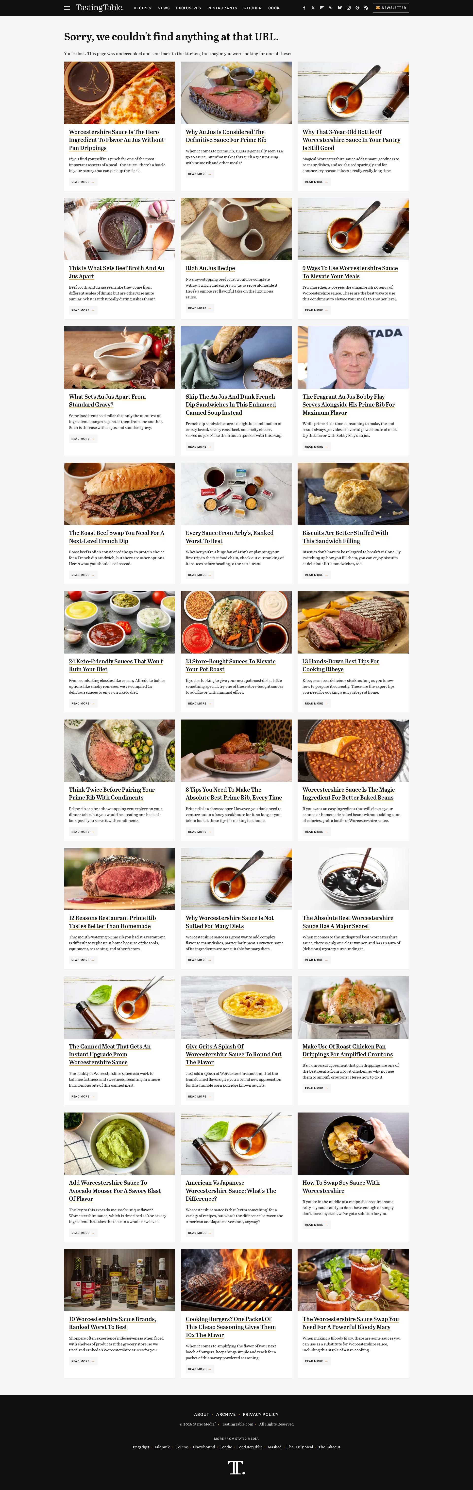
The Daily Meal (300, 1447)
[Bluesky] (339, 8)
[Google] (357, 8)
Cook (274, 8)
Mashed (275, 1447)
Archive (226, 1414)
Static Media (204, 1424)
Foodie (226, 1447)
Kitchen (253, 8)
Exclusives (188, 8)
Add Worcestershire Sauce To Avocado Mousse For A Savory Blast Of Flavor (115, 1190)
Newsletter (394, 7)
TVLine (181, 1447)
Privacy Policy (261, 1414)
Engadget (141, 1447)
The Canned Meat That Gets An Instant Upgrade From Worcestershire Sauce (110, 1054)
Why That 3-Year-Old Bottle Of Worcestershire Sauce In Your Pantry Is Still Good (351, 140)
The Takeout (329, 1447)
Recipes (142, 8)
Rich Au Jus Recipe (210, 268)
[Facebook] (304, 8)
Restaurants (222, 8)
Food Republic (250, 1447)
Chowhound (204, 1447)
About (201, 1414)
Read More (80, 182)
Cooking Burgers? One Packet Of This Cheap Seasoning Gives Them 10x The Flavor (231, 1327)
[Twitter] (313, 8)
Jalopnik (162, 1447)
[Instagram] (348, 8)
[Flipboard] (322, 8)
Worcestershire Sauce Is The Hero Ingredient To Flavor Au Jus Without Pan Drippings (116, 140)
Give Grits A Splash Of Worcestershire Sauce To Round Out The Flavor (234, 1054)
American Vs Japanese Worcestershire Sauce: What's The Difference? (231, 1190)
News (164, 8)
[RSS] (366, 8)
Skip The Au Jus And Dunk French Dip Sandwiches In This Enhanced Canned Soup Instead (231, 404)
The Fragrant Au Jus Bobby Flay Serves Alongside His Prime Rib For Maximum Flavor (349, 404)
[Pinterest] (330, 8)
